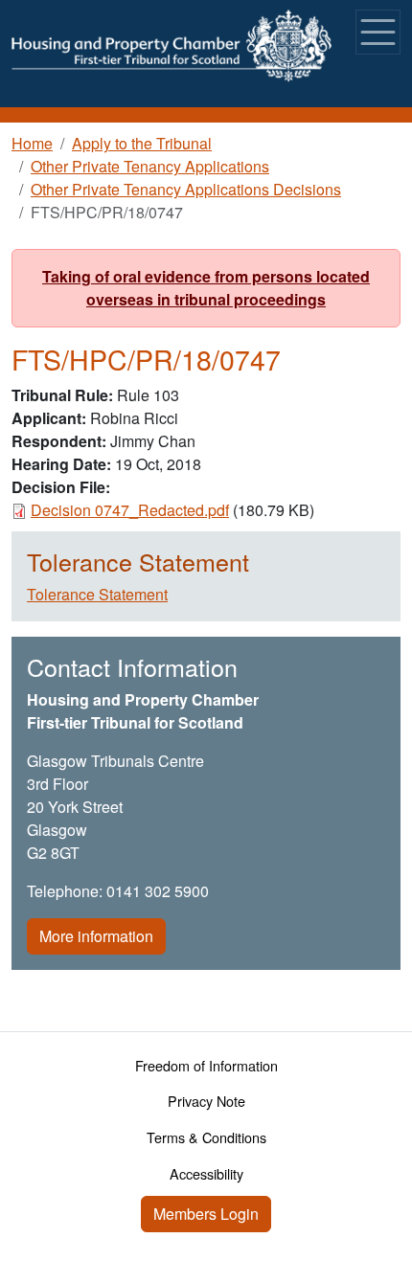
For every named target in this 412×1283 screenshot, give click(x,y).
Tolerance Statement (97, 594)
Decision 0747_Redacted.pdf (130, 510)
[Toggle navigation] (378, 32)
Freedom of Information (206, 1065)
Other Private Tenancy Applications (150, 166)
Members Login (206, 1214)
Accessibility (206, 1173)
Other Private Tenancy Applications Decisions (186, 189)
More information (96, 936)
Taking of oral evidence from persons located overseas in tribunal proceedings (206, 287)
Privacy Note (206, 1101)
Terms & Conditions (206, 1137)
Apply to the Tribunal (142, 143)
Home (32, 143)
